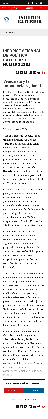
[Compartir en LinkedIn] (30, 73)
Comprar (34, 390)
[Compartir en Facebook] (17, 73)
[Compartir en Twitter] (21, 73)
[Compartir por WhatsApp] (25, 73)
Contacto (6, 3)
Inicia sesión (31, 399)
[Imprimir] (38, 73)
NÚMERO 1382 (17, 64)
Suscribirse (13, 390)
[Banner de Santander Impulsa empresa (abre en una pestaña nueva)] (24, 8)
